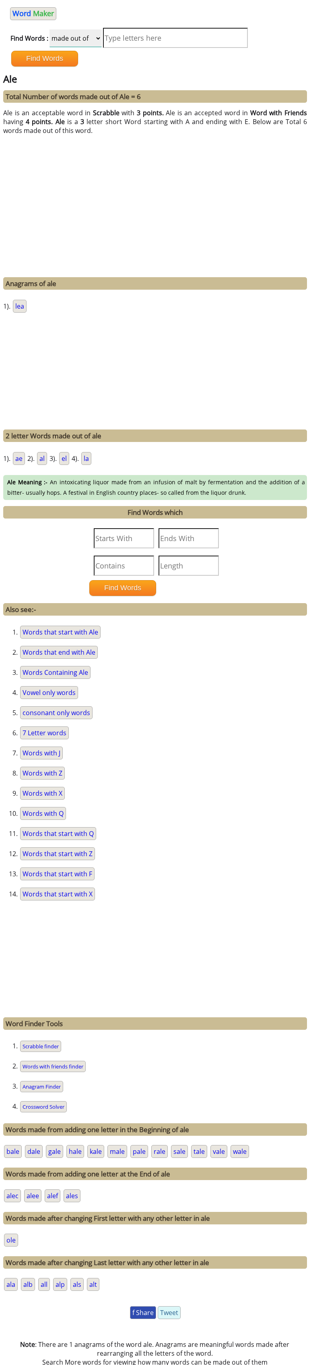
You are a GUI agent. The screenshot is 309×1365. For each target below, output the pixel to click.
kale (96, 1151)
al (42, 458)
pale (139, 1151)
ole (11, 1240)
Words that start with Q (58, 833)
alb (28, 1284)
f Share (143, 1312)
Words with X (42, 793)
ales (72, 1195)
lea (19, 306)
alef (52, 1195)
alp (60, 1284)
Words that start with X (58, 894)
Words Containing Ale (55, 672)
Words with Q (43, 813)
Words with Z (42, 773)
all (44, 1284)
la (86, 458)
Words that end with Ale (59, 652)
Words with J (41, 753)
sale (179, 1151)
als (77, 1284)
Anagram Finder (42, 1086)
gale (54, 1151)
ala (10, 1284)
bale (12, 1151)
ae (19, 458)
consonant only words (56, 712)
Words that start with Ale (60, 632)
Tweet (169, 1312)
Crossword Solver (43, 1106)
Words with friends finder (53, 1066)
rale (159, 1151)
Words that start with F (57, 873)
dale (33, 1151)
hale (75, 1151)
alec (12, 1195)
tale (199, 1151)
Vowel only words (49, 692)
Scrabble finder (41, 1046)
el (64, 458)
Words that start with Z (58, 853)
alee (33, 1195)
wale (240, 1151)
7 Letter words (44, 732)
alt (93, 1284)
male (117, 1151)
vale (219, 1151)
